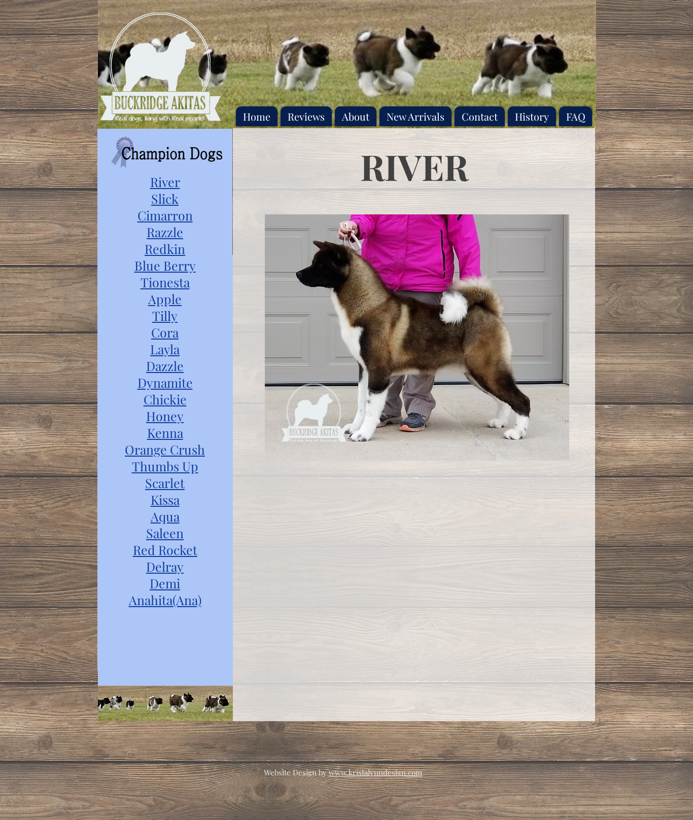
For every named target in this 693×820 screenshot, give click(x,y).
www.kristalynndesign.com (375, 772)
